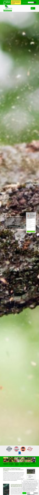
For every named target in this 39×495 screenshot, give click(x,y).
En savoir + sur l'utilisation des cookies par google (30, 488)
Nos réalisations (13, 226)
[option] (19, 247)
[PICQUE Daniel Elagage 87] (7, 8)
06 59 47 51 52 (6, 3)
